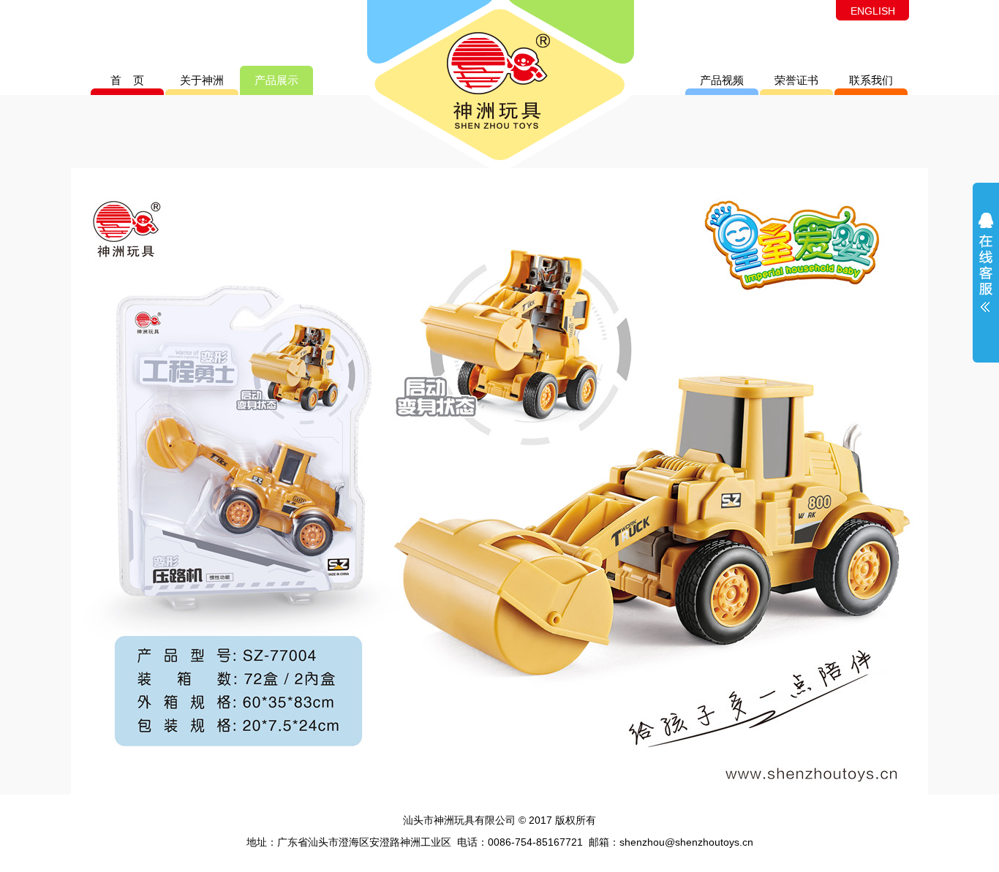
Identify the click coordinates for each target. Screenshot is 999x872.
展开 (986, 272)
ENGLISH (873, 11)
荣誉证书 (796, 80)
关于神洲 (202, 80)
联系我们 (871, 80)
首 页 (127, 80)
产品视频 (722, 80)
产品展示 (276, 80)
